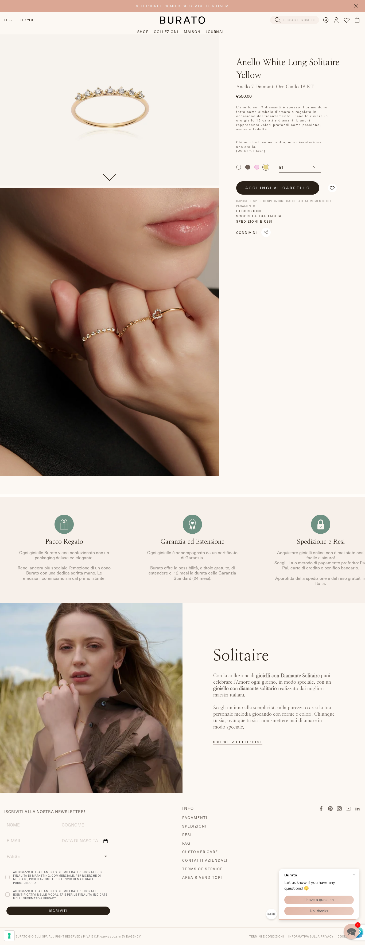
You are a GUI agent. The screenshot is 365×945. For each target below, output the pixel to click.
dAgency (133, 936)
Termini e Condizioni (266, 936)
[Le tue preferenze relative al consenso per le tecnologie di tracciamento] (9, 936)
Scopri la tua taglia (259, 216)
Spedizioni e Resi (254, 221)
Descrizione (249, 210)
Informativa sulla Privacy (310, 936)
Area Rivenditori (202, 877)
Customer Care (200, 851)
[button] (332, 188)
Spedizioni (194, 826)
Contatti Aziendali (204, 860)
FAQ (186, 843)
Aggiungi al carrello (277, 188)
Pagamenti (195, 817)
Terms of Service (202, 868)
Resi (187, 834)
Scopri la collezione (237, 742)
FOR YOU (26, 19)
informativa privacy (39, 898)
